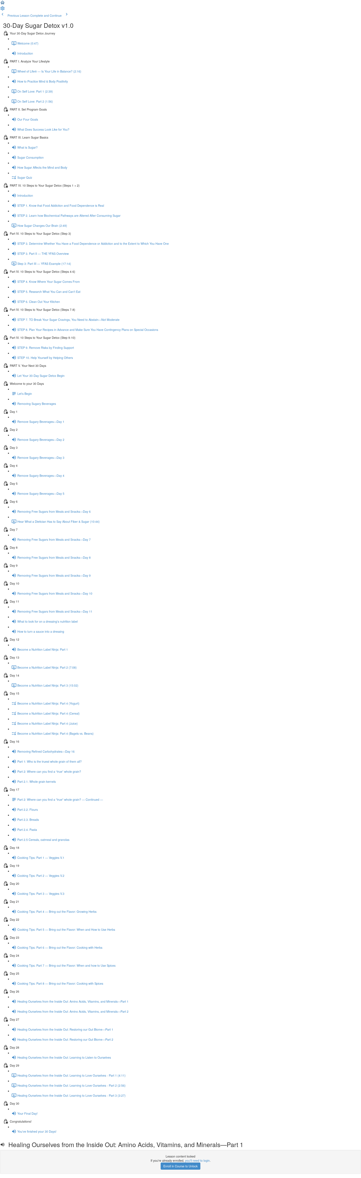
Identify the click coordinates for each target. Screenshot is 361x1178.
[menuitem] (2, 10)
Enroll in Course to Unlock (180, 1166)
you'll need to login (197, 1160)
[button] (2, 4)
